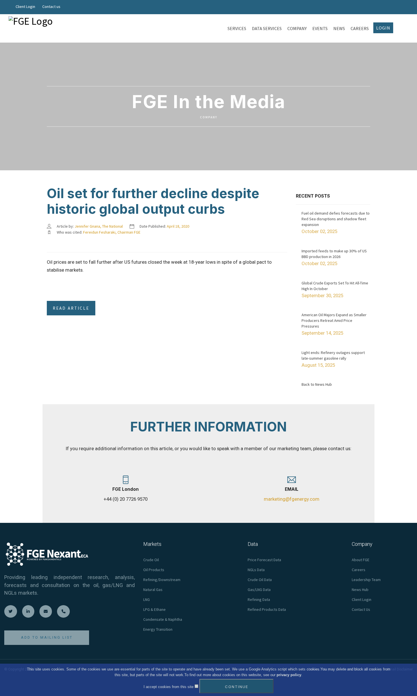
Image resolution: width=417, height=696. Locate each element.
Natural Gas (153, 589)
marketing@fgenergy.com (291, 499)
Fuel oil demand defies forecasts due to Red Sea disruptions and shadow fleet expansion (336, 219)
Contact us (51, 6)
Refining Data (259, 599)
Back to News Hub (317, 384)
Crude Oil (151, 559)
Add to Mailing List (47, 637)
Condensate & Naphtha (162, 619)
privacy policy (289, 675)
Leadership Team (366, 579)
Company (208, 118)
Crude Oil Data (260, 579)
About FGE (360, 559)
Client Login (25, 6)
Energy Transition (157, 629)
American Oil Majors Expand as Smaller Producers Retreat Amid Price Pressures (334, 320)
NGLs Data (256, 569)
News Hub (360, 589)
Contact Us (361, 609)
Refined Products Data (267, 609)
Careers (358, 569)
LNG (146, 599)
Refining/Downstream (161, 579)
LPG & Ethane (154, 609)
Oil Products (153, 569)
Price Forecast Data (264, 559)
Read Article (71, 308)
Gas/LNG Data (259, 589)
